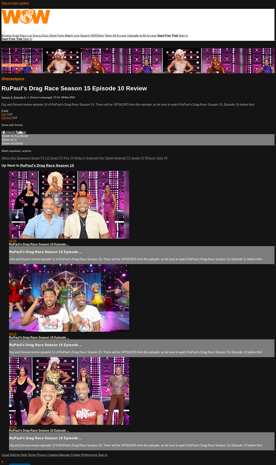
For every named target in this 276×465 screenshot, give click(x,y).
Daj (4, 114)
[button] (3, 32)
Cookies (53, 455)
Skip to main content (15, 3)
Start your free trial (14, 65)
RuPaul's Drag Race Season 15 (47, 165)
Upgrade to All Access (141, 35)
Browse (7, 35)
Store (108, 35)
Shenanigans (13, 79)
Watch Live (72, 35)
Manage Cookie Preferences (78, 455)
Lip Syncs (34, 35)
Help (24, 455)
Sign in (183, 35)
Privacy (42, 455)
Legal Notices (11, 455)
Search (85, 35)
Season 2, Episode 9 (14, 97)
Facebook (9, 132)
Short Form (57, 35)
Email (22, 132)
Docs (45, 35)
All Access (119, 35)
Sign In (27, 39)
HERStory (97, 35)
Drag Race (20, 35)
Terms (32, 455)
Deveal (7, 117)
